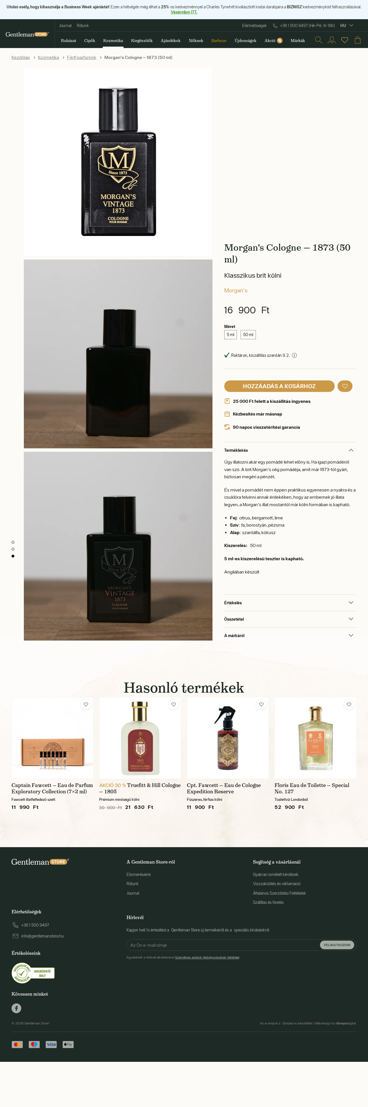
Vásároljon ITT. (184, 11)
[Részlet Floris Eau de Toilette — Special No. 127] (315, 738)
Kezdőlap (21, 57)
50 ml (248, 334)
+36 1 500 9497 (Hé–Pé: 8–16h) (307, 25)
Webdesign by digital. (335, 1023)
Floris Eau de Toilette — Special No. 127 (312, 788)
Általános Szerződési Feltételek (279, 893)
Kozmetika (48, 57)
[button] (345, 386)
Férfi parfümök (81, 57)
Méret (229, 326)
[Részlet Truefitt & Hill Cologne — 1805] (140, 738)
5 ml (230, 334)
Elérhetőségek (254, 25)
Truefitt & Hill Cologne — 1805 (140, 788)
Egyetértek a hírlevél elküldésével (182, 957)
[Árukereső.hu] (33, 972)
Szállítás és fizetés (268, 902)
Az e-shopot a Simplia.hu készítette (286, 1023)
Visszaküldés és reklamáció (276, 883)
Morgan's (236, 290)
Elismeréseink (138, 874)
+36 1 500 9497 (35, 925)
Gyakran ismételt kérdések (275, 874)
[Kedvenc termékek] (344, 40)
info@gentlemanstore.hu (42, 936)
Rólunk (83, 25)
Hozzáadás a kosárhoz (279, 386)
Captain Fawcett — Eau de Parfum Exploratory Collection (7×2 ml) (52, 788)
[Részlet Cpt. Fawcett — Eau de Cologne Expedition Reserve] (228, 738)
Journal (65, 25)
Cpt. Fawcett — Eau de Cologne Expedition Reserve (224, 788)
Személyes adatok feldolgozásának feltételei (207, 957)
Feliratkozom (337, 944)
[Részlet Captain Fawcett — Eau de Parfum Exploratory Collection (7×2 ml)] (52, 738)
